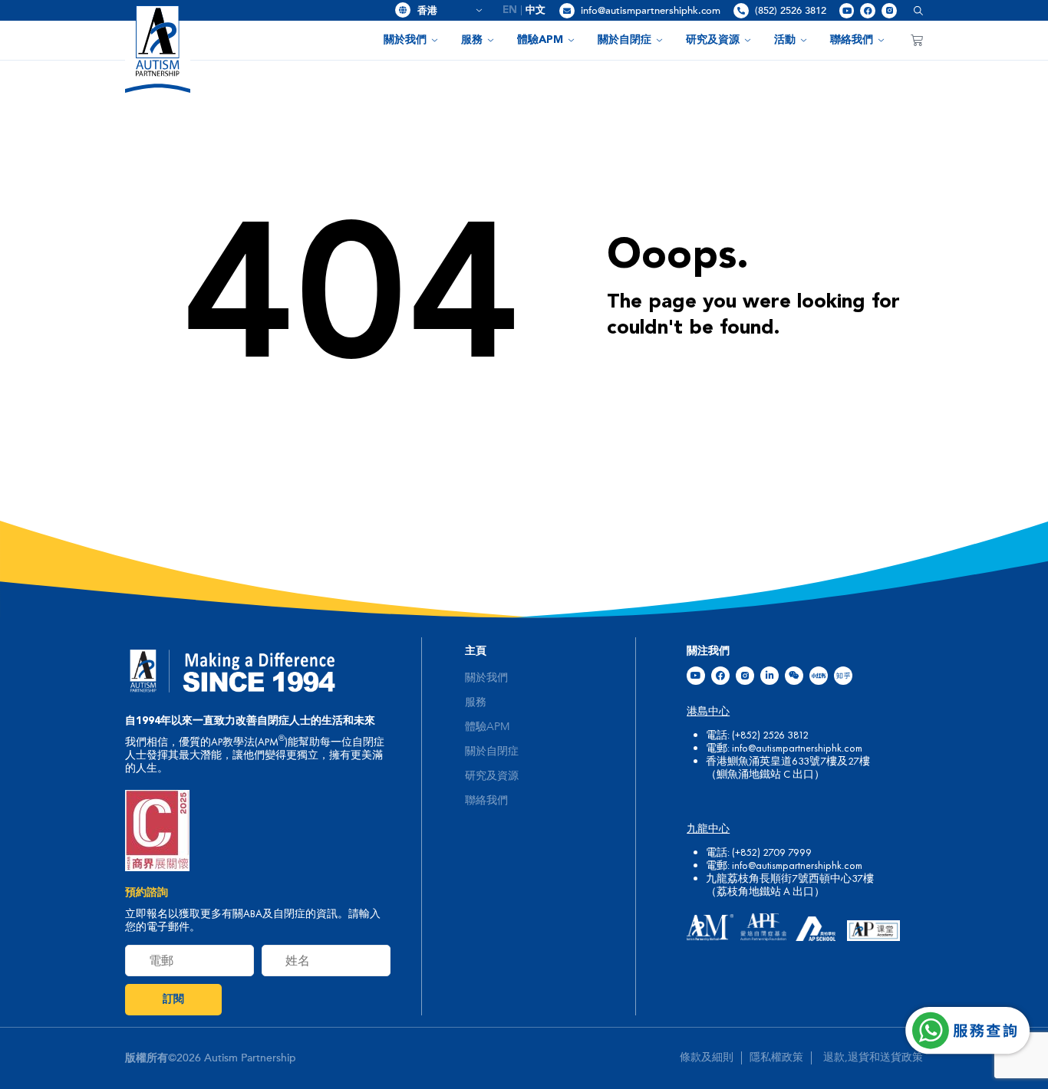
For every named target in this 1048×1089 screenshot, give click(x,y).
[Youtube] (847, 10)
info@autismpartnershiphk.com (650, 11)
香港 (444, 11)
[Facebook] (867, 10)
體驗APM (540, 40)
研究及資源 (713, 40)
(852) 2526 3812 (790, 11)
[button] (912, 10)
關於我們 (405, 40)
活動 (785, 40)
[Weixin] (794, 675)
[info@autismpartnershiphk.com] (567, 10)
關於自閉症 (624, 40)
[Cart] (917, 40)
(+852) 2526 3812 (770, 735)
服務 (472, 40)
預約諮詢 (146, 892)
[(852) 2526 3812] (741, 10)
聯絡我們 (851, 40)
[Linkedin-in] (769, 675)
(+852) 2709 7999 (772, 852)
